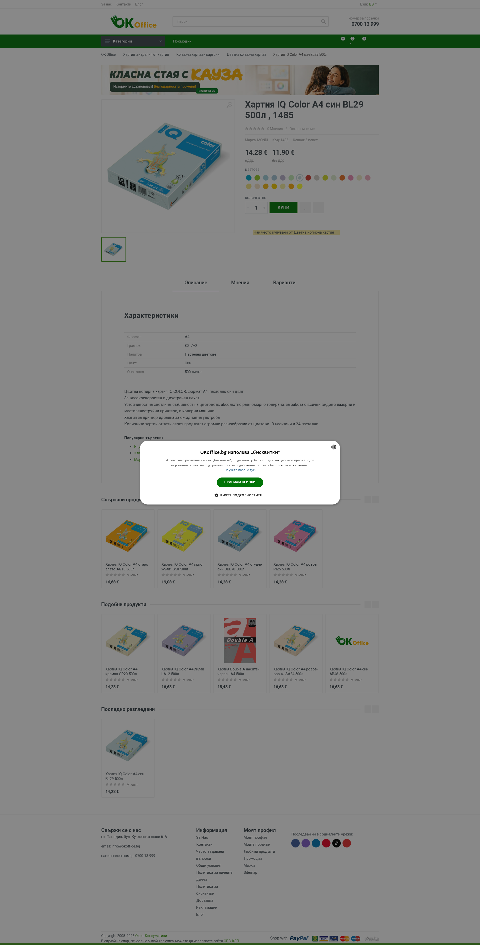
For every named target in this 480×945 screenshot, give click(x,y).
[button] (240, 495)
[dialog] (240, 472)
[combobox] (333, 446)
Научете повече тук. (240, 470)
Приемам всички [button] (240, 482)
